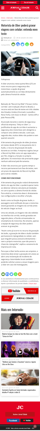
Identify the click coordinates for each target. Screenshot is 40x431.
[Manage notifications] (35, 426)
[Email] (13, 44)
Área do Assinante (29, 2)
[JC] (20, 407)
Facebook (13, 420)
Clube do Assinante (11, 2)
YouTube (20, 291)
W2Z (33, 428)
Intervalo (10, 18)
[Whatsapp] (27, 44)
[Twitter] (23, 44)
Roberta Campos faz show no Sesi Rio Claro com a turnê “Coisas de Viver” (19, 335)
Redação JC (8, 38)
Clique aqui (32, 283)
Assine (20, 298)
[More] (32, 44)
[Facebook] (18, 44)
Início (3, 18)
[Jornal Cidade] (20, 8)
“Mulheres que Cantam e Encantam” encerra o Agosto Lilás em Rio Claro (19, 363)
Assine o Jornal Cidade (20, 414)
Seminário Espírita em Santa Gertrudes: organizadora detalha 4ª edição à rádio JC (19, 391)
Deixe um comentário (11, 40)
